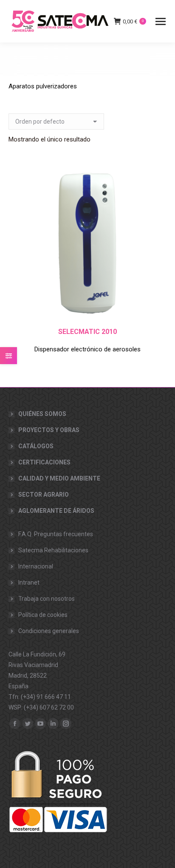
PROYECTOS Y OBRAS (48, 430)
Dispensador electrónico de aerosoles (87, 349)
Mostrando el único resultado (49, 139)
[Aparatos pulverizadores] (87, 59)
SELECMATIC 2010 (87, 332)
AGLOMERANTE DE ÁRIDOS (56, 510)
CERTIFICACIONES (44, 462)
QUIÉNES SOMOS (42, 413)
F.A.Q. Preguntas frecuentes (55, 534)
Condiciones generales (48, 631)
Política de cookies (43, 614)
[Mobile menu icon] (161, 21)
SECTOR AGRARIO (43, 494)
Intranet (29, 582)
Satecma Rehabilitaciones (53, 550)
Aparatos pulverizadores (42, 86)
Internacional (35, 566)
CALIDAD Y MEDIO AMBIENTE (59, 478)
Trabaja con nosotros (46, 598)
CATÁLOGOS (36, 446)
